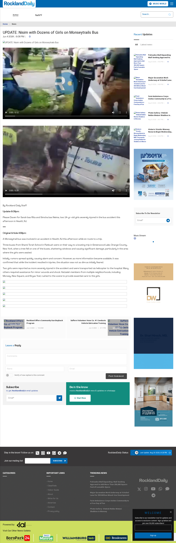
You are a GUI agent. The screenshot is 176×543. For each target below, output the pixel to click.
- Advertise (51, 503)
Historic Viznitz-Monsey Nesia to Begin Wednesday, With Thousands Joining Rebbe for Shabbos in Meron (160, 133)
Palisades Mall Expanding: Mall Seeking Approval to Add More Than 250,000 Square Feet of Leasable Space (108, 484)
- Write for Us (52, 498)
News (14, 24)
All (136, 44)
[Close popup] (171, 512)
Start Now (81, 398)
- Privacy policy (52, 511)
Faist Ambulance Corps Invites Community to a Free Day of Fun (160, 98)
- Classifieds (51, 486)
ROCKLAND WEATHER (42, 14)
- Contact (50, 507)
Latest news (146, 44)
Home (5, 24)
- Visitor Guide (52, 490)
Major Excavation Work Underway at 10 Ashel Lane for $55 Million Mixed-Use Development (109, 494)
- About (49, 494)
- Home (49, 481)
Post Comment (116, 376)
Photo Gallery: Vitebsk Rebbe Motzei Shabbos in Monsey (159, 115)
